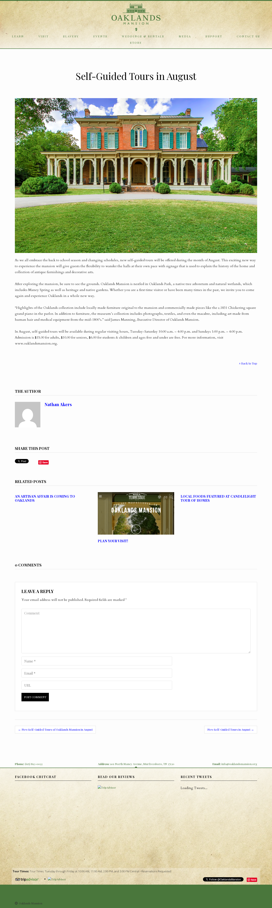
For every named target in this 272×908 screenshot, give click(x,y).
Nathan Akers (58, 404)
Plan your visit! (113, 541)
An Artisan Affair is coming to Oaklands (45, 498)
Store (136, 42)
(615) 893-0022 (33, 764)
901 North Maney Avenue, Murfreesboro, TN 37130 (142, 764)
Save (253, 879)
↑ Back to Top (248, 363)
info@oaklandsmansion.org (239, 764)
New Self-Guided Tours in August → (230, 729)
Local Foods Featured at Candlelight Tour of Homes (218, 498)
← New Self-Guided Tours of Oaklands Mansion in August (55, 729)
